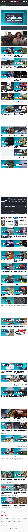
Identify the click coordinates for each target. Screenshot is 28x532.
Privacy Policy (2, 521)
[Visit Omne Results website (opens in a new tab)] (14, 516)
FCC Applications (13, 521)
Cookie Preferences (19, 521)
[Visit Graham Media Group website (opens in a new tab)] (12, 528)
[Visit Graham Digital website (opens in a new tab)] (16, 528)
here (21, 172)
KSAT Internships (24, 518)
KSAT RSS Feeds (7, 518)
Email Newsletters (2, 518)
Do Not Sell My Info (8, 521)
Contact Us (18, 518)
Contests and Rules (14, 518)
